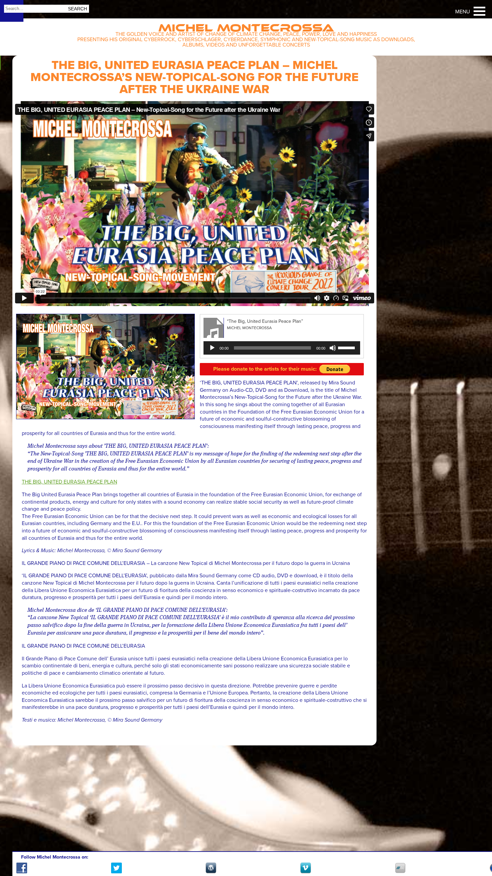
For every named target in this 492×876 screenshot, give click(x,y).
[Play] (212, 348)
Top (479, 851)
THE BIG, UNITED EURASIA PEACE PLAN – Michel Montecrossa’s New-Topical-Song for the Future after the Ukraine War (194, 77)
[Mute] (332, 348)
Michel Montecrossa (246, 25)
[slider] (347, 347)
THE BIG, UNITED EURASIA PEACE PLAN (69, 482)
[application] (281, 348)
